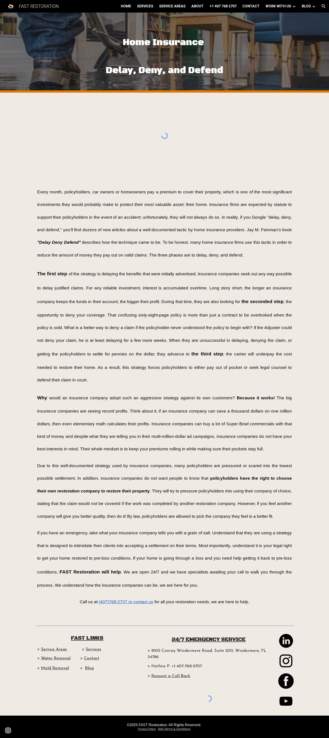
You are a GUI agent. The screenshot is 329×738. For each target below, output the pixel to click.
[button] (323, 6)
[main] (164, 52)
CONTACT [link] (251, 6)
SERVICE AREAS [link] (172, 6)
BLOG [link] (306, 6)
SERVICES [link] (145, 6)
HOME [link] (126, 6)
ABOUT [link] (197, 6)
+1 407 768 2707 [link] (223, 6)
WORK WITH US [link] (278, 6)
